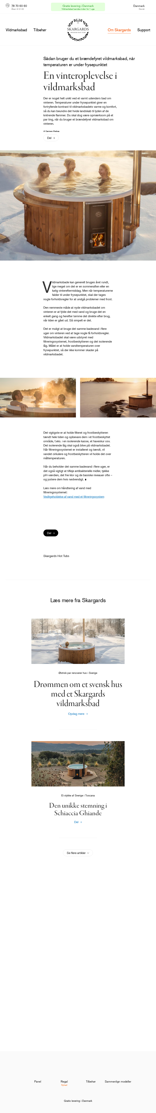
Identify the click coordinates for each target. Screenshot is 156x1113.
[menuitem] (37, 1075)
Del (49, 138)
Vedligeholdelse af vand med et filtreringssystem (73, 496)
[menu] (16, 30)
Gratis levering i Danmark (78, 1100)
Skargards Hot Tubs (56, 556)
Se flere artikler (76, 853)
